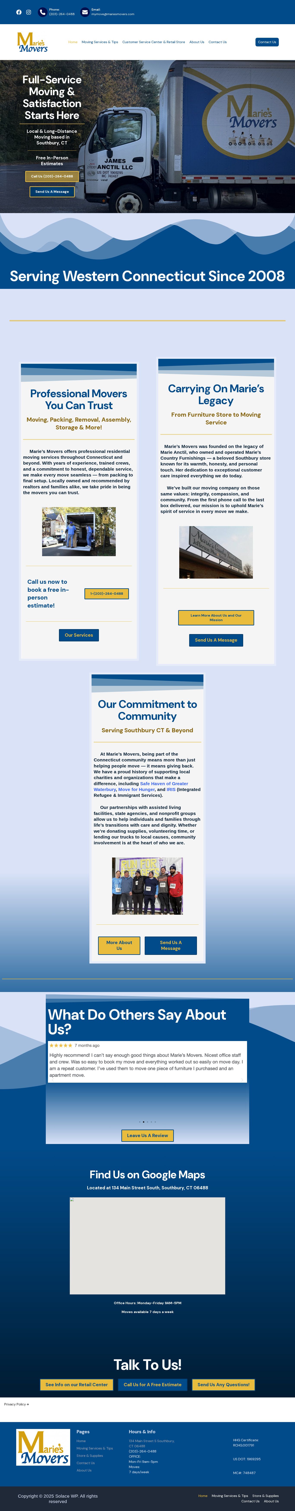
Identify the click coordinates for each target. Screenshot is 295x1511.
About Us (196, 42)
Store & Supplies (90, 1455)
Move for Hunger (136, 789)
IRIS (171, 789)
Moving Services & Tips (100, 42)
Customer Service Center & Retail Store (153, 42)
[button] (53, 1079)
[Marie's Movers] (32, 42)
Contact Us (218, 42)
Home (73, 42)
